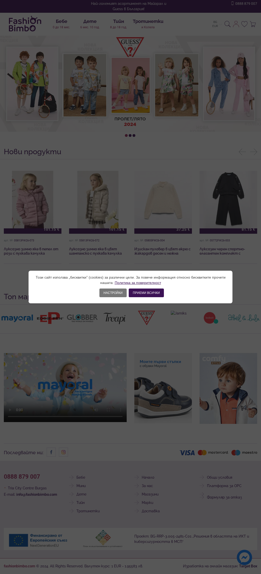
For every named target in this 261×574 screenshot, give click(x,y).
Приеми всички (146, 293)
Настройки (113, 293)
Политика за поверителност (138, 283)
